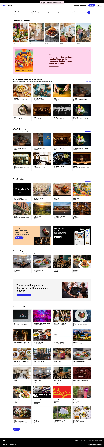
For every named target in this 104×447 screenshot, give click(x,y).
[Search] (88, 12)
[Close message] (62, 3)
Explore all (87, 81)
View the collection (53, 66)
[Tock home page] (4, 5)
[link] (22, 93)
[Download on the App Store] (62, 237)
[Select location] (48, 12)
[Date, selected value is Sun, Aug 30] (58, 12)
